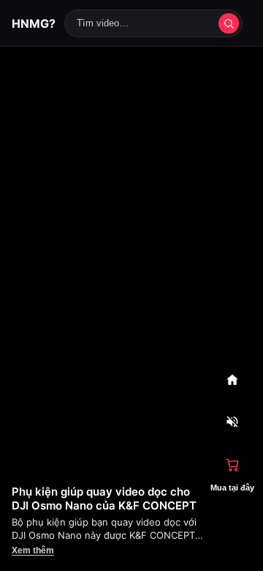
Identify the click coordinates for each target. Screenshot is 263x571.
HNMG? (34, 23)
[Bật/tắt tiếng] (232, 422)
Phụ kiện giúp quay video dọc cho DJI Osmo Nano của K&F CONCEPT (104, 498)
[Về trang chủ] (232, 380)
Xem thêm (33, 550)
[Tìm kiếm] (228, 23)
